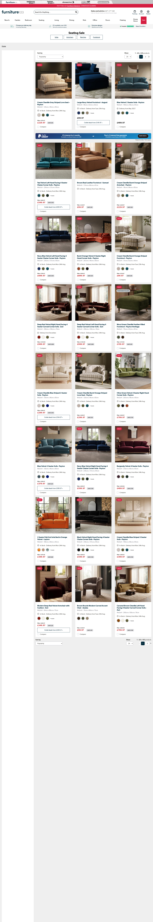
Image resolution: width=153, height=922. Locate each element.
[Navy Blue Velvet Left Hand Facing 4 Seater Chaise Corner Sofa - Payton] (54, 252)
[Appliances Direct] (30, 2)
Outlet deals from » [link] (93, 123)
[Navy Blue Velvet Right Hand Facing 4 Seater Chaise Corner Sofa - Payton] (93, 462)
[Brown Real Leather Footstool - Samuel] (93, 179)
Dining (71, 20)
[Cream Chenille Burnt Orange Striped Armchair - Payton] (133, 179)
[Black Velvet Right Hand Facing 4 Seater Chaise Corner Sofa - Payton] (93, 533)
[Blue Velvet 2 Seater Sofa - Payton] (54, 462)
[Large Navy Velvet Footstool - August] (93, 99)
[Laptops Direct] (50, 2)
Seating (41, 20)
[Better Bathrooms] (85, 2)
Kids (84, 20)
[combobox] (56, 12)
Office (95, 20)
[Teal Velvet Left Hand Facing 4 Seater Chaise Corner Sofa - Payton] (54, 179)
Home (4, 46)
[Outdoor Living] (103, 2)
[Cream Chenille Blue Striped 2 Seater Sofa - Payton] (54, 389)
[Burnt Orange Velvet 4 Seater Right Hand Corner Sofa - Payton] (93, 252)
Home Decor (135, 20)
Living (57, 20)
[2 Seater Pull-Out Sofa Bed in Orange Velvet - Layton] (54, 533)
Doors (108, 20)
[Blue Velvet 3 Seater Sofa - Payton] (133, 99)
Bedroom (28, 20)
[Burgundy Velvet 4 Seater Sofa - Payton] (133, 462)
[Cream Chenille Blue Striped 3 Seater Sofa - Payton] (133, 533)
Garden (17, 20)
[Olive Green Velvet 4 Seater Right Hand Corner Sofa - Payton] (133, 389)
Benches (83, 37)
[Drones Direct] (67, 2)
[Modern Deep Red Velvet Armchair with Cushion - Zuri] (54, 602)
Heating (123, 20)
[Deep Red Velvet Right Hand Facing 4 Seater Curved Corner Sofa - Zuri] (54, 321)
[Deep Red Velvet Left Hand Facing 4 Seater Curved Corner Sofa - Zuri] (93, 321)
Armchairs (69, 37)
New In (7, 20)
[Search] (76, 12)
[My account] (141, 11)
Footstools (96, 37)
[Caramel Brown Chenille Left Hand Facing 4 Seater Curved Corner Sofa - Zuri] (133, 602)
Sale (143, 20)
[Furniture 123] (11, 2)
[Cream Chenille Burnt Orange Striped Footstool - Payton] (133, 252)
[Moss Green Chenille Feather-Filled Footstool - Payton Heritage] (133, 321)
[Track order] (135, 11)
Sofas (56, 37)
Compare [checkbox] (43, 127)
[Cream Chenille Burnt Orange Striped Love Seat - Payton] (93, 389)
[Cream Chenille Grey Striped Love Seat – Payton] (54, 99)
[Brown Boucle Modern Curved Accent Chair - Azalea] (93, 602)
